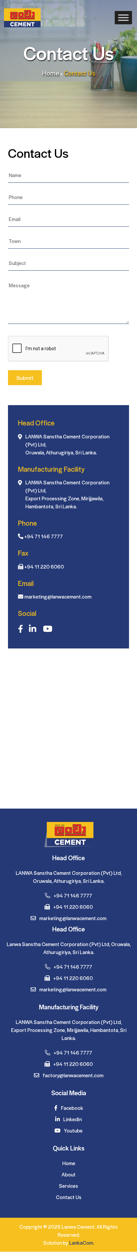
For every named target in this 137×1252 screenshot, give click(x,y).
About (68, 1174)
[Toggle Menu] (123, 18)
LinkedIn (72, 1119)
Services (68, 1185)
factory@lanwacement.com (72, 1075)
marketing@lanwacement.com (57, 596)
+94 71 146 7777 (43, 536)
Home (50, 73)
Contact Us (68, 1196)
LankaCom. (81, 1242)
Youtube (72, 1130)
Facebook (71, 1107)
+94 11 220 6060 (44, 566)
